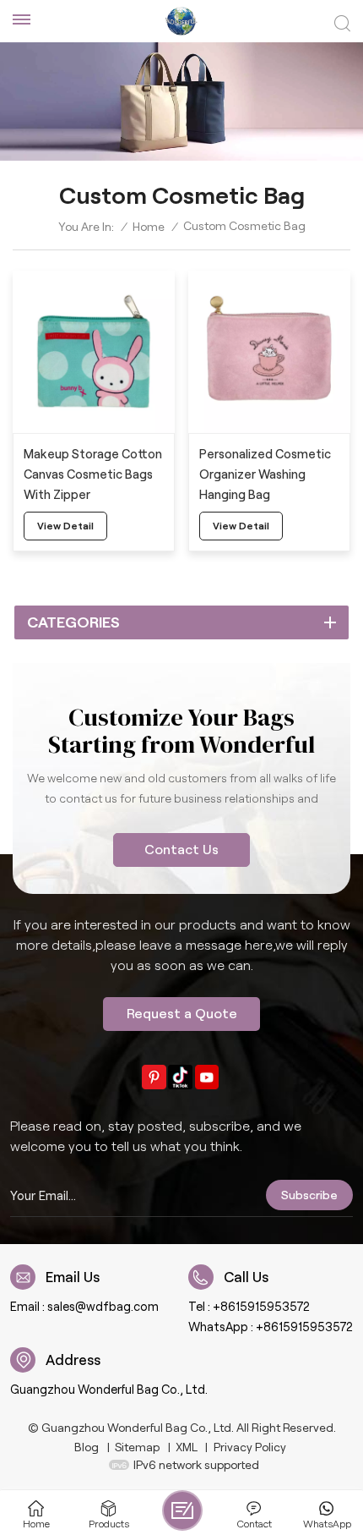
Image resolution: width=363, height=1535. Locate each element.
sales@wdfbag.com (103, 1306)
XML (187, 1447)
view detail (65, 525)
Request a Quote (182, 1013)
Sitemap (137, 1447)
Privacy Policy (250, 1447)
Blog (86, 1447)
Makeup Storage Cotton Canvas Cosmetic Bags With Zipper (93, 474)
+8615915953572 (261, 1306)
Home (149, 226)
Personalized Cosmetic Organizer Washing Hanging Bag (265, 474)
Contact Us (181, 849)
